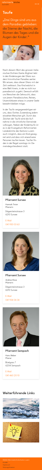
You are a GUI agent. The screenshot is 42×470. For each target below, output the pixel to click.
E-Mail (8, 221)
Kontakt (5, 462)
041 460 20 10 (12, 375)
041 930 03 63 (12, 224)
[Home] (11, 2)
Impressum (6, 465)
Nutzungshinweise (8, 467)
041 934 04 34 (12, 300)
